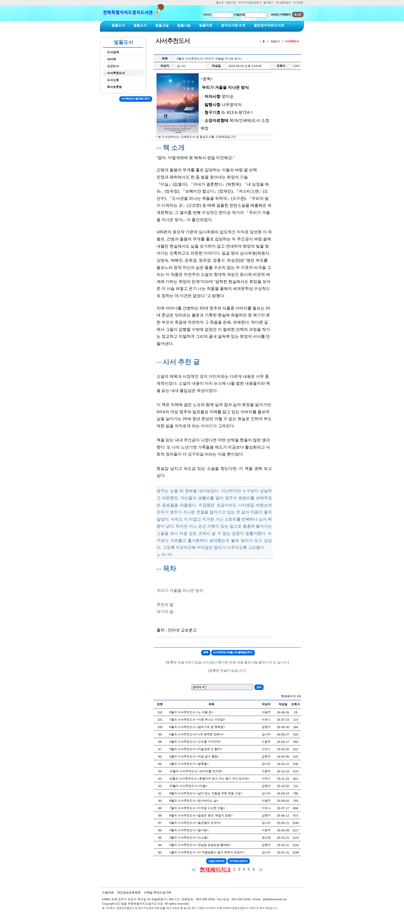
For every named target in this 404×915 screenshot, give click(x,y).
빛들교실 (162, 25)
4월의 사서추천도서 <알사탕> (189, 830)
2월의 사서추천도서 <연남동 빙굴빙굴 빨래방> (200, 845)
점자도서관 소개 (233, 25)
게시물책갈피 (283, 2)
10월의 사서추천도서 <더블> (188, 786)
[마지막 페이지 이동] (261, 869)
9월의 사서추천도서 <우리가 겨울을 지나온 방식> (209, 58)
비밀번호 (239, 14)
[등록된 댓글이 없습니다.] (227, 670)
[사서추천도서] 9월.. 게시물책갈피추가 (232, 652)
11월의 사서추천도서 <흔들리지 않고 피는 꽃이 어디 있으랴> (209, 778)
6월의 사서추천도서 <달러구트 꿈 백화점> (197, 727)
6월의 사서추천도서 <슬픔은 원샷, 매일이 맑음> (201, 815)
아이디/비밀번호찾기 (249, 2)
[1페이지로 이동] (194, 869)
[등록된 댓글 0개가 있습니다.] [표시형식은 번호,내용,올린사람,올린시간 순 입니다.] (227, 662)
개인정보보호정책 (129, 892)
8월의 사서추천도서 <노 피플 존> (191, 712)
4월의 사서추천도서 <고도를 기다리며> (195, 741)
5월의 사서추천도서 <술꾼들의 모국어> (195, 822)
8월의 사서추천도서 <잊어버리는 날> (193, 800)
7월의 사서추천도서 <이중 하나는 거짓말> (197, 719)
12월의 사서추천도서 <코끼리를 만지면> (196, 771)
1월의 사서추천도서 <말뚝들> (189, 763)
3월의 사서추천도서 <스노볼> (189, 837)
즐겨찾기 (268, 2)
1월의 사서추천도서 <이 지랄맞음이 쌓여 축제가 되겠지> (206, 852)
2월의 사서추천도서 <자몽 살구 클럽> (194, 756)
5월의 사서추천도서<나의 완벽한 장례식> (196, 734)
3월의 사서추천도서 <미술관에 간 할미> (195, 749)
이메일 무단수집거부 (157, 892)
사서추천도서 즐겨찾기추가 (135, 98)
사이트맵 (298, 2)
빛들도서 (118, 25)
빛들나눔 (184, 25)
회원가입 (231, 2)
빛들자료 (206, 25)
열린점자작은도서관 (269, 25)
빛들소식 (140, 25)
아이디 (207, 14)
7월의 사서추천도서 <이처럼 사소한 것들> (197, 808)
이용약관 (108, 892)
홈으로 (220, 2)
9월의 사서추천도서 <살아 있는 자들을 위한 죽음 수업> (205, 793)
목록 (205, 652)
